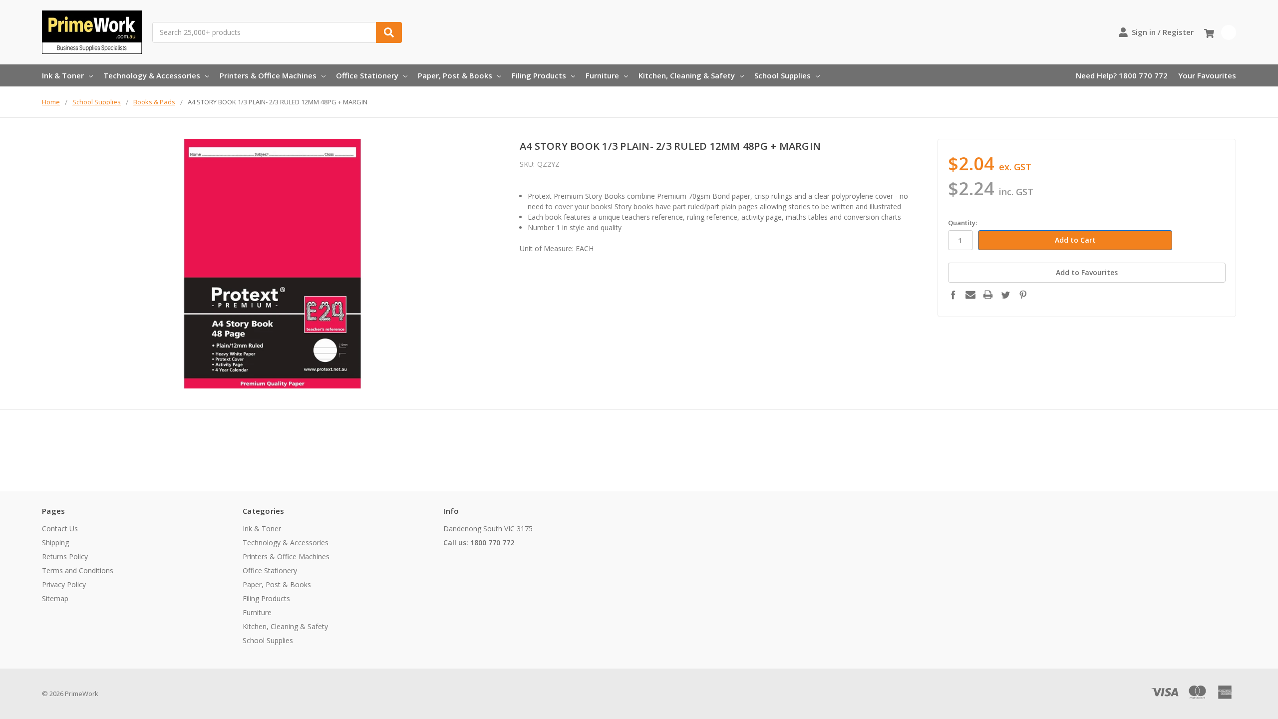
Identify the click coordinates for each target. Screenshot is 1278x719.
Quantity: (962, 222)
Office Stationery (367, 75)
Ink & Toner (63, 75)
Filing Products (539, 75)
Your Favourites (1207, 75)
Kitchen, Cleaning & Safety (687, 75)
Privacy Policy (64, 584)
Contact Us (60, 528)
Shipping (55, 542)
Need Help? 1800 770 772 (1122, 75)
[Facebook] (953, 295)
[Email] (970, 295)
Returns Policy (65, 556)
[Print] (988, 295)
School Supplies (782, 75)
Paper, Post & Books (455, 75)
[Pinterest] (1023, 295)
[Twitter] (1005, 295)
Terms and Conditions (77, 570)
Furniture (602, 75)
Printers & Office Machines (268, 75)
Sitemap (55, 598)
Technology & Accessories (151, 75)
